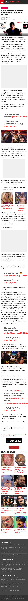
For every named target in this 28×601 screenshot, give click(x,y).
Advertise (14, 596)
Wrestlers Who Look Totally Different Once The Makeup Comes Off (20, 511)
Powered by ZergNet (22, 451)
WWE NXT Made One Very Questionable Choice (19, 490)
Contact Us (21, 596)
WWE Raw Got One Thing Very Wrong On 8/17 (7, 510)
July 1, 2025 (9, 410)
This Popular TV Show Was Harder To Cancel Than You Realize (7, 207)
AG (8, 17)
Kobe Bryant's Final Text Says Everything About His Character (20, 470)
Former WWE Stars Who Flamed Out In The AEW (20, 530)
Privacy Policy (7, 596)
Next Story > (14, 447)
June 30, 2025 (10, 126)
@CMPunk (19, 391)
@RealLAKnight (16, 398)
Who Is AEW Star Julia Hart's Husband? (6, 530)
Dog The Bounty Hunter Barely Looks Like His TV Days (6, 470)
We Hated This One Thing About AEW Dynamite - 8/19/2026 (7, 490)
